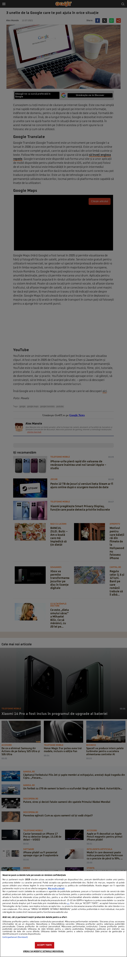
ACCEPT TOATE (44, 945)
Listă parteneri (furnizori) (15, 937)
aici (68, 903)
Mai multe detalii (56, 889)
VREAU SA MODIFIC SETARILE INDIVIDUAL (43, 952)
